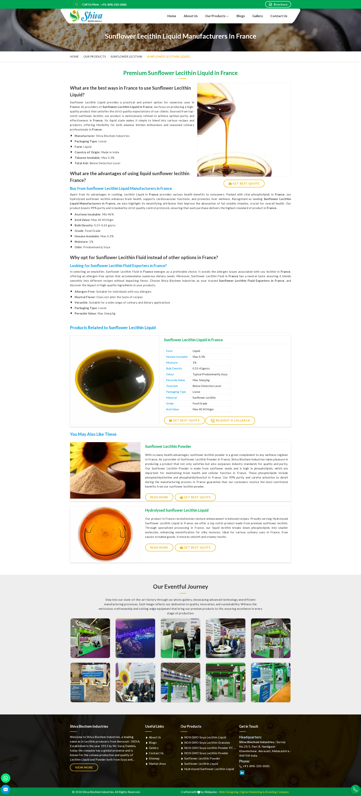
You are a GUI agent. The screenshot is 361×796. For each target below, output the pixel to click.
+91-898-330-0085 (114, 4)
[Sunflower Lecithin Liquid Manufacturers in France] (114, 380)
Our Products (215, 16)
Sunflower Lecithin (126, 56)
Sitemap (153, 758)
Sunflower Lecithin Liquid (201, 763)
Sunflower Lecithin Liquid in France (193, 339)
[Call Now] (355, 789)
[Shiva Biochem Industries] (86, 16)
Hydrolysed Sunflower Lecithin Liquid (177, 510)
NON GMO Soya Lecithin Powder (206, 753)
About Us (191, 16)
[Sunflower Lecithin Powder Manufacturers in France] (105, 470)
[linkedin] (242, 772)
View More (84, 767)
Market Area (157, 763)
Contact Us (278, 16)
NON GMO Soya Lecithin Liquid (205, 737)
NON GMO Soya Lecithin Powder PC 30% (210, 747)
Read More (159, 497)
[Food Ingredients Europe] (90, 638)
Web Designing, (229, 792)
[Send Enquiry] (5, 789)
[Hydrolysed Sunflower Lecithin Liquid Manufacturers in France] (105, 534)
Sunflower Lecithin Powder (168, 446)
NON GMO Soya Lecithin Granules (207, 742)
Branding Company (277, 792)
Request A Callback (232, 420)
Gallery (257, 16)
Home (171, 16)
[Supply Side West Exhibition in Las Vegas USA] (90, 682)
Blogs (241, 16)
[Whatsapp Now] (5, 778)
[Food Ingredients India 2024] (180, 682)
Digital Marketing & (252, 792)
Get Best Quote (186, 420)
